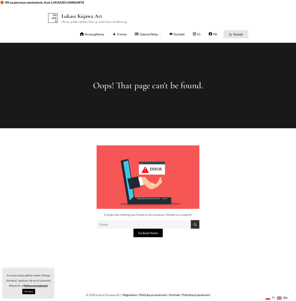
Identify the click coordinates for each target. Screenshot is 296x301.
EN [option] (285, 298)
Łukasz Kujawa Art (81, 16)
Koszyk (238, 34)
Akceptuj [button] (28, 291)
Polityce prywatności (35, 285)
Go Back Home (148, 233)
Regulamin (130, 295)
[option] (282, 298)
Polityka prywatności (153, 295)
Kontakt (174, 295)
